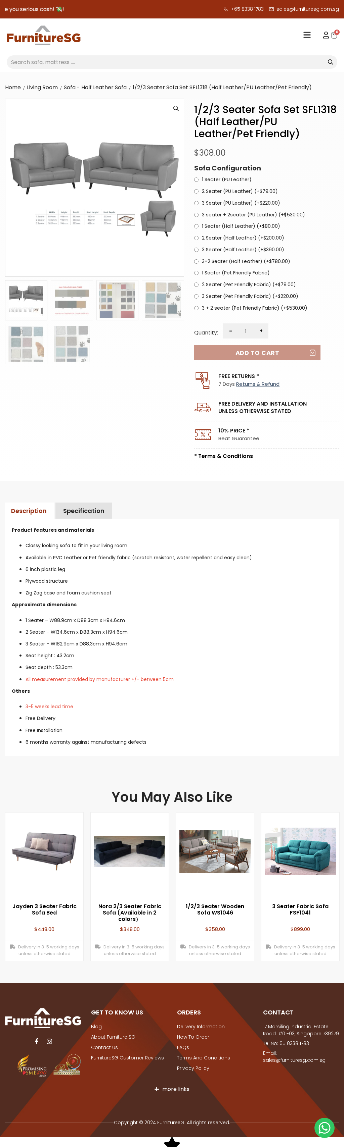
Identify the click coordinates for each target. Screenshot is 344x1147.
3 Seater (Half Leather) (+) (243, 250)
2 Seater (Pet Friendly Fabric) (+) (249, 285)
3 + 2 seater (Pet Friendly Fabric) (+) (254, 308)
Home (13, 87)
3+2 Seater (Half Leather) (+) (246, 262)
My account (323, 35)
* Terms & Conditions (223, 456)
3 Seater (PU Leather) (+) (241, 203)
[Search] (330, 62)
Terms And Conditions (203, 1057)
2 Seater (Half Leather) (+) (243, 238)
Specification (83, 511)
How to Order (193, 1037)
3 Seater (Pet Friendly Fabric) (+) (250, 297)
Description (29, 511)
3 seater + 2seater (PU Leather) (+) (253, 215)
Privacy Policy (193, 1068)
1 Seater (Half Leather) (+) (241, 226)
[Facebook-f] (37, 1041)
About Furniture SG (113, 1037)
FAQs (183, 1047)
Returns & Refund (258, 383)
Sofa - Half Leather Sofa (95, 87)
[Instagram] (49, 1041)
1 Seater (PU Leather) (227, 180)
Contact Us (104, 1047)
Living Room (42, 87)
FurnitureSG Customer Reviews (127, 1057)
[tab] (28, 511)
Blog (96, 1026)
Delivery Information (201, 1026)
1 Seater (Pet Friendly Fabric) (236, 273)
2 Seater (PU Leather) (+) (240, 192)
